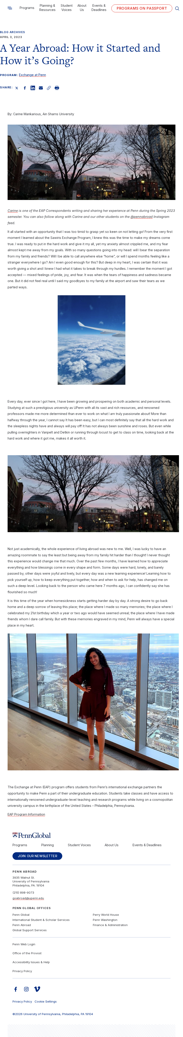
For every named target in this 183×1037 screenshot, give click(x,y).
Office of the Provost (27, 953)
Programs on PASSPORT (142, 8)
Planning (47, 845)
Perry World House (106, 914)
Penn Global (20, 914)
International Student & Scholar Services (41, 920)
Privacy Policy (22, 971)
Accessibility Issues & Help (31, 962)
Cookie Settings (46, 1001)
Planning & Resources (47, 8)
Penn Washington (105, 920)
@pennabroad (142, 217)
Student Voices (67, 8)
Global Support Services (29, 930)
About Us (81, 8)
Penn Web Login (23, 944)
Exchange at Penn (32, 75)
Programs (27, 8)
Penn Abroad (21, 925)
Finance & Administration (110, 925)
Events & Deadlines (99, 8)
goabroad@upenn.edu (28, 898)
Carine (13, 210)
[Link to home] (91, 835)
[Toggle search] (10, 7)
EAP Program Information (26, 814)
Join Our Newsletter (37, 856)
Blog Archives (12, 32)
